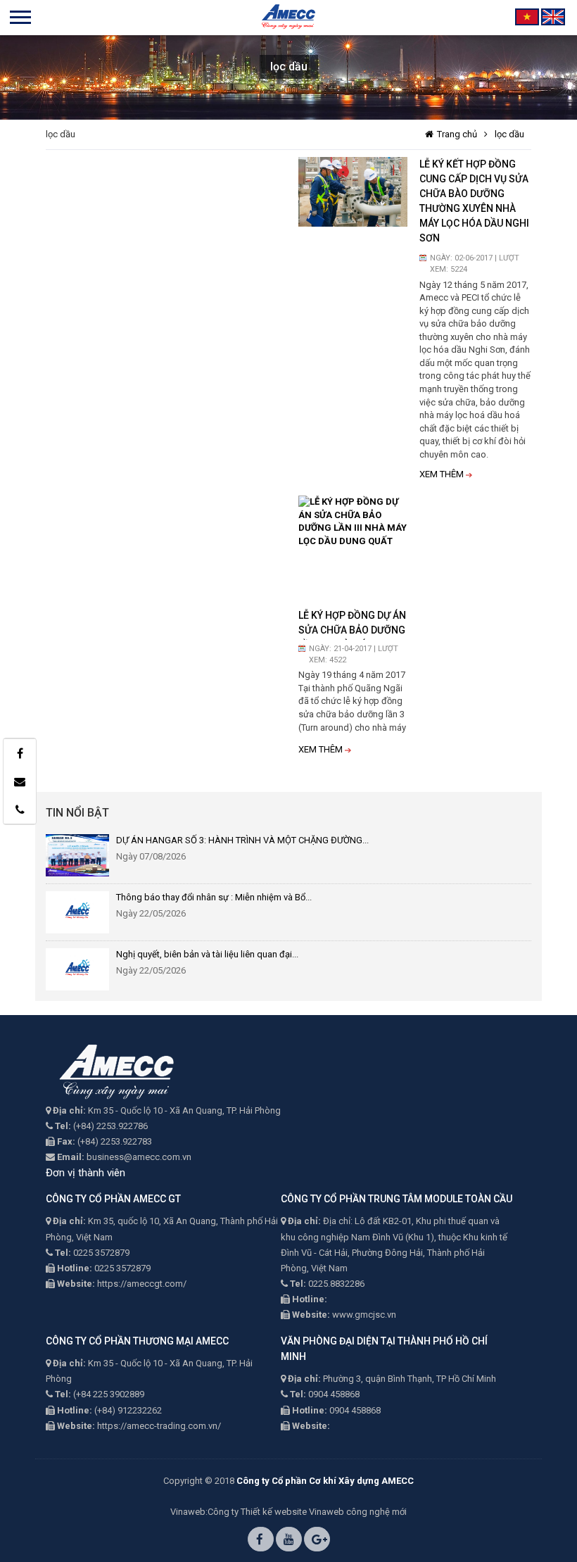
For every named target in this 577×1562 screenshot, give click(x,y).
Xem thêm (441, 474)
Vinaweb (187, 1511)
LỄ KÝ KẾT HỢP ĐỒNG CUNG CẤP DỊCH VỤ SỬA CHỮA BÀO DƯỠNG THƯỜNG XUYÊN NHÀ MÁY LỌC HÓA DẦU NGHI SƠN (474, 201)
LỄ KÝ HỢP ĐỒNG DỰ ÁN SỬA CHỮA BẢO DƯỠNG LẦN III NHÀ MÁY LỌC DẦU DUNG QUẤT (352, 625)
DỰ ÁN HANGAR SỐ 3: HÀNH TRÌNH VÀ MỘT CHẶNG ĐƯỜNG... (242, 840)
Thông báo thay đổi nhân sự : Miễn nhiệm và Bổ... (214, 897)
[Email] (20, 781)
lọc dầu (509, 134)
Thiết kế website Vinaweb (292, 1511)
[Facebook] (20, 753)
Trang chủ (457, 134)
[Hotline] (20, 809)
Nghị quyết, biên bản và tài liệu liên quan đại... (207, 954)
